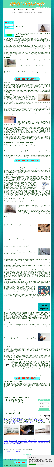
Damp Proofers (7, 442)
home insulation (20, 419)
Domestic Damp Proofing (41, 439)
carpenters (11, 420)
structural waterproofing (38, 365)
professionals (14, 423)
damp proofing (31, 170)
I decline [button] (34, 464)
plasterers (28, 422)
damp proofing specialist (17, 362)
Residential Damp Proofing (24, 440)
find (7, 383)
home (42, 415)
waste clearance (12, 422)
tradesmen (6, 417)
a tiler (43, 421)
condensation (22, 60)
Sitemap (5, 459)
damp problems (39, 33)
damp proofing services (40, 375)
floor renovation (15, 421)
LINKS (39, 7)
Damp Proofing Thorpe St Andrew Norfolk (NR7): (14, 14)
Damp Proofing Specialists (36, 440)
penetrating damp (30, 38)
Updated (15, 459)
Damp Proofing (18, 459)
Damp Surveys (32, 439)
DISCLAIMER (47, 7)
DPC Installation (7, 443)
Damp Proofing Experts (15, 442)
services (29, 171)
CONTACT (44, 7)
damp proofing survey (11, 72)
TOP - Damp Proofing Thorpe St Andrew (12, 451)
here (38, 394)
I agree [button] (30, 464)
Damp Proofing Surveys (22, 441)
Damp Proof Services (13, 441)
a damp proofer (19, 417)
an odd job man (36, 419)
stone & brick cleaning (14, 418)
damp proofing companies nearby (32, 318)
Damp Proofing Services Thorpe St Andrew (16, 397)
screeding (31, 421)
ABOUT (41, 7)
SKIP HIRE (40, 420)
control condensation (15, 262)
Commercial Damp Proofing (26, 442)
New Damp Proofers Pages (10, 459)
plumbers (25, 420)
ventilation (25, 264)
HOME (36, 7)
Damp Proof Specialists (13, 439)
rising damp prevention (40, 364)
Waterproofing (14, 440)
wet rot (29, 49)
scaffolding (30, 418)
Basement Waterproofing (24, 439)
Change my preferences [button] (39, 464)
